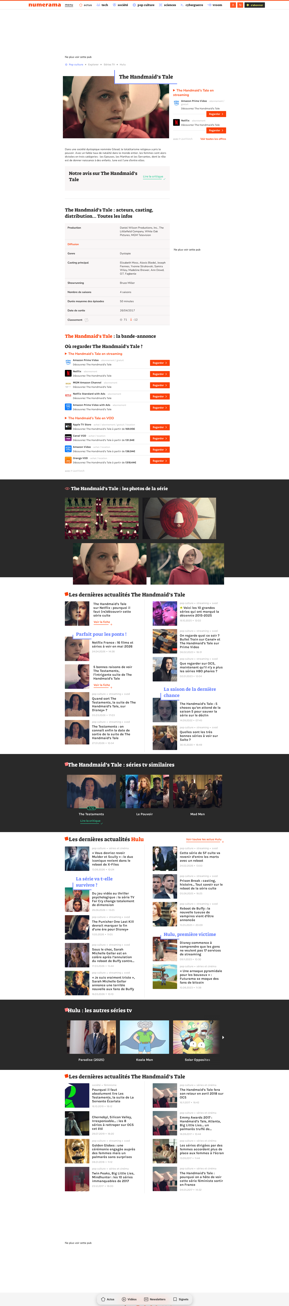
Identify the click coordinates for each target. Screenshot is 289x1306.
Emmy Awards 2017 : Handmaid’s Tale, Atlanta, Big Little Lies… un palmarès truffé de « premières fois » (200, 1123)
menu (69, 5)
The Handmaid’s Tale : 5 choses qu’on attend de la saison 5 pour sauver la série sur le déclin (200, 709)
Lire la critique (153, 176)
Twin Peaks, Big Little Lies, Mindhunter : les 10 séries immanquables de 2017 (113, 1177)
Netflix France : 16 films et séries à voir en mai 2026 (112, 644)
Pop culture (76, 64)
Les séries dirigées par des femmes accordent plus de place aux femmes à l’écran (202, 1149)
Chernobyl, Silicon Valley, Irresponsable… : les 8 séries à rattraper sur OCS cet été (113, 1123)
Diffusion (73, 244)
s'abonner (257, 5)
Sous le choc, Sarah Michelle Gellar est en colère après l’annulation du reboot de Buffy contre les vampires (112, 955)
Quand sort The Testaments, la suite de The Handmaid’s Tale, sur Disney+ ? (114, 704)
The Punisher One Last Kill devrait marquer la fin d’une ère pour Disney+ (113, 925)
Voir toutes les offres (213, 139)
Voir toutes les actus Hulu (203, 839)
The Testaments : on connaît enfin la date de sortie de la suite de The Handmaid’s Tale (111, 732)
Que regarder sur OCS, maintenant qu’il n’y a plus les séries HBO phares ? (201, 667)
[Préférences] (240, 5)
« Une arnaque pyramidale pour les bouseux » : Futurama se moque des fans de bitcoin (201, 976)
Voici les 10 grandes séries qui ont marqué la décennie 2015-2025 (199, 611)
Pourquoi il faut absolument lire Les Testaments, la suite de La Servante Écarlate (113, 1095)
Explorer (93, 64)
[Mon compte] (233, 5)
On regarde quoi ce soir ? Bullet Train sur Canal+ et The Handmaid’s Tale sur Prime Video (200, 641)
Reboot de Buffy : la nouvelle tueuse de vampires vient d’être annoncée (197, 914)
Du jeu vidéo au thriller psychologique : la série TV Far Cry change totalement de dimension (113, 899)
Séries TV (109, 64)
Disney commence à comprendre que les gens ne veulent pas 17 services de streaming (200, 948)
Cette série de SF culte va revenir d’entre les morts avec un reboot (200, 857)
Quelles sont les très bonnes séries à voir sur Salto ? (199, 736)
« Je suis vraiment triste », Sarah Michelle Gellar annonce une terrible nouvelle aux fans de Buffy (113, 983)
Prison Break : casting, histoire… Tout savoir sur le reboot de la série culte (201, 884)
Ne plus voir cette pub (78, 57)
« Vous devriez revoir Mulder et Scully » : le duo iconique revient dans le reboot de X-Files (112, 858)
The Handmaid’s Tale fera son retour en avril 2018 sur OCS (201, 1093)
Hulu (123, 64)
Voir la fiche (102, 622)
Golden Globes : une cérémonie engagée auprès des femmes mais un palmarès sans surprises (113, 1151)
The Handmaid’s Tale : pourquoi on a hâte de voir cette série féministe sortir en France (201, 1179)
